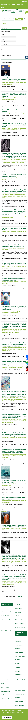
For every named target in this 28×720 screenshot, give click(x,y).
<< (15, 596)
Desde (2, 34)
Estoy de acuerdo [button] (7, 717)
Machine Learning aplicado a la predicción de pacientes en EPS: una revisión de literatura (14, 527)
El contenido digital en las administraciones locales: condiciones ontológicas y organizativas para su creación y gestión (14, 453)
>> (23, 596)
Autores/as (4, 44)
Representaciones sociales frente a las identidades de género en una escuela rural (14, 247)
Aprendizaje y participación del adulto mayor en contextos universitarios (14, 177)
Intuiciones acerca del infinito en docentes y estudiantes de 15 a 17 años (14, 281)
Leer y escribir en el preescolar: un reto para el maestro (14, 230)
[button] (26, 57)
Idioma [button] (24, 1)
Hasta (2, 39)
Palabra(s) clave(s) (6, 55)
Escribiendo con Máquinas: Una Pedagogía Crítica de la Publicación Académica (14, 82)
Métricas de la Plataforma (8, 4)
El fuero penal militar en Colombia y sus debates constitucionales (14, 266)
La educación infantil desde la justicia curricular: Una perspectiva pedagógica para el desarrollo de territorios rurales (14, 193)
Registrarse (20, 4)
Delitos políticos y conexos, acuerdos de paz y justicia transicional (14, 500)
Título (2, 50)
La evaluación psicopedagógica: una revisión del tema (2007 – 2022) (14, 483)
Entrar (2, 7)
